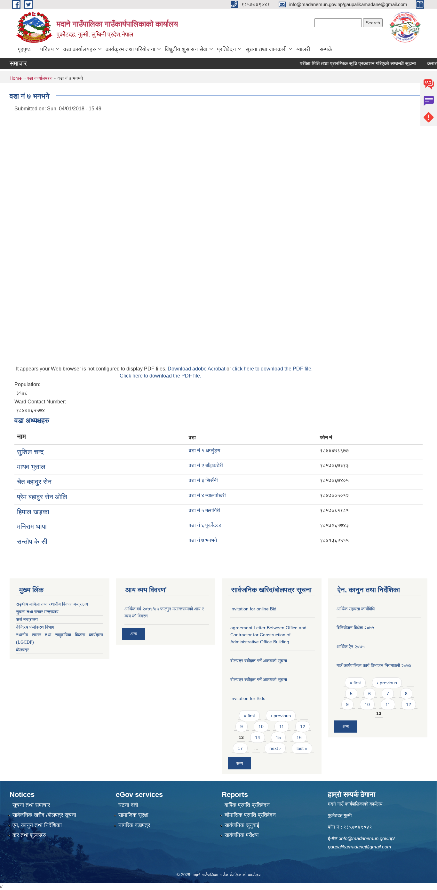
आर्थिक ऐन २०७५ (351, 646)
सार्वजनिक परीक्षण (241, 835)
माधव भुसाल (31, 466)
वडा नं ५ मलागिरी (204, 510)
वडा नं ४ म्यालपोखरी (207, 495)
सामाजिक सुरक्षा (133, 815)
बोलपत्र (22, 650)
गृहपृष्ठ (24, 49)
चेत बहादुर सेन (34, 481)
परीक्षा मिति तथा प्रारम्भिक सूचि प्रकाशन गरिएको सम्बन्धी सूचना (347, 63)
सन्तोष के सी (32, 541)
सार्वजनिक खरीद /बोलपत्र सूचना (44, 815)
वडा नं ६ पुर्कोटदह (205, 525)
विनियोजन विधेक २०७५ (355, 627)
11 (281, 726)
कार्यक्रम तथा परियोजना (130, 49)
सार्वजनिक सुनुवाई (242, 825)
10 (261, 726)
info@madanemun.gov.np (366, 838)
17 (240, 748)
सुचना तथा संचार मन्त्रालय (37, 611)
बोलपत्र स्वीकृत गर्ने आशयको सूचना (258, 660)
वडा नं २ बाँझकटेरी (206, 465)
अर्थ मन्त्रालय (27, 619)
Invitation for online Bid (253, 608)
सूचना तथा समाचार (31, 805)
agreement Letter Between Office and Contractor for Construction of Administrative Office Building (268, 634)
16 (299, 737)
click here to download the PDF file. (272, 368)
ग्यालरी (303, 49)
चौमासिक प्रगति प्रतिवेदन (250, 815)
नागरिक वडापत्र (134, 825)
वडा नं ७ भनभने (203, 540)
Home (16, 78)
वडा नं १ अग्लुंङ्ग (204, 450)
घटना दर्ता (128, 805)
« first (249, 715)
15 (278, 737)
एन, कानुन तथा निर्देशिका (37, 825)
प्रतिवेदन (226, 49)
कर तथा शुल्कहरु (29, 835)
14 (257, 737)
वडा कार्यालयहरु (79, 49)
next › (275, 748)
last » (302, 748)
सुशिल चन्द (30, 452)
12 (302, 726)
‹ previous (281, 715)
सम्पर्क (326, 49)
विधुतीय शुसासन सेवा (186, 49)
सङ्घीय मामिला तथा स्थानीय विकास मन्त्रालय (52, 604)
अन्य (133, 633)
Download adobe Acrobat (197, 368)
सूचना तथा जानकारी (266, 49)
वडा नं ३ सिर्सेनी (203, 480)
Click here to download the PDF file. (160, 375)
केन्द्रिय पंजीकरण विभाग (35, 627)
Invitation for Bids (247, 698)
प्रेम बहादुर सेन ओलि (42, 496)
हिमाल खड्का (33, 511)
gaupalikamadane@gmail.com (359, 846)
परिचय (47, 49)
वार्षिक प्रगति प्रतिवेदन (247, 805)
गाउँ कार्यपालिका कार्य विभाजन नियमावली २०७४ (374, 665)
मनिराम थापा (32, 526)
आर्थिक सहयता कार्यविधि (356, 608)
